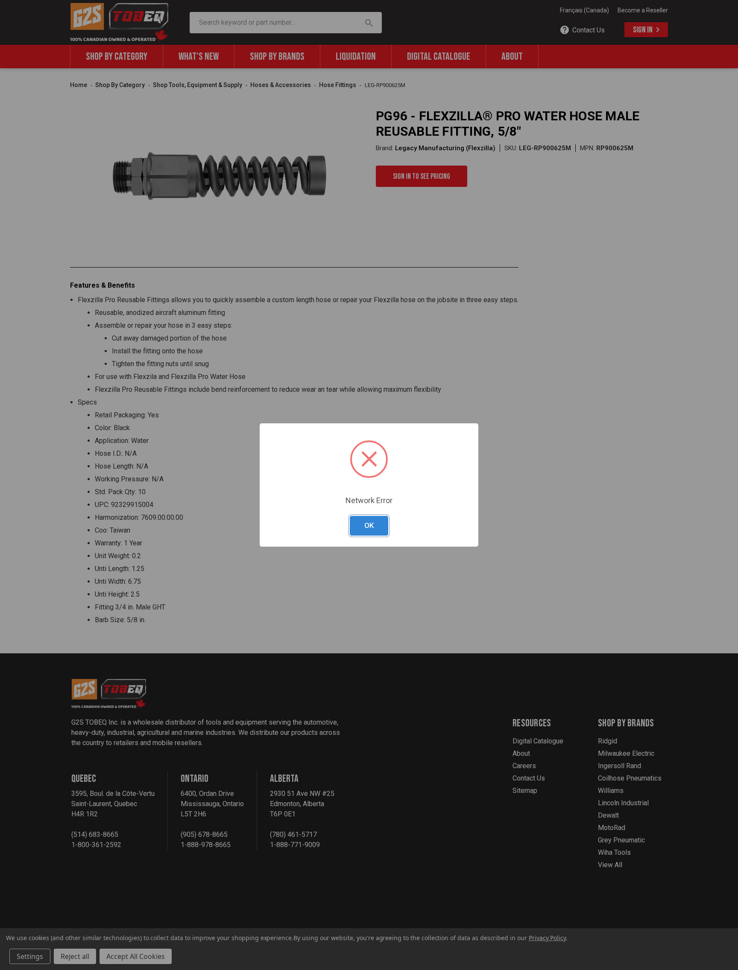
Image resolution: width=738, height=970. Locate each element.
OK (369, 525)
